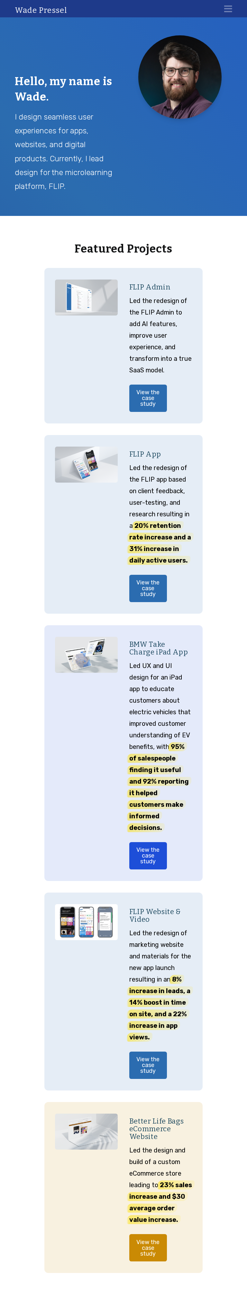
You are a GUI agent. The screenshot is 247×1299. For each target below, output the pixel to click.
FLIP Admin (150, 287)
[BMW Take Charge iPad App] (86, 655)
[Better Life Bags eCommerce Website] (86, 1132)
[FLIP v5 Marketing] (86, 922)
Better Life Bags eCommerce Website (156, 1129)
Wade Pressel (41, 10)
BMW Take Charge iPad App (158, 648)
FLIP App (145, 454)
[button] (228, 9)
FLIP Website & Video (155, 915)
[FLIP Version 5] (86, 465)
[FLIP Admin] (86, 298)
